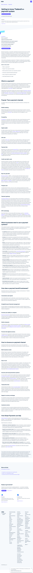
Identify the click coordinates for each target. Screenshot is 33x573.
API (2, 154)
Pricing (10, 513)
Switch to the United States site (16, 570)
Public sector (19, 541)
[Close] (31, 568)
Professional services (20, 540)
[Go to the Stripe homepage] (2, 512)
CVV (17, 162)
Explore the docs (19, 500)
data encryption (13, 378)
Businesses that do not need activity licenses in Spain (11, 474)
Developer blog (19, 562)
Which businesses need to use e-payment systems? (9, 41)
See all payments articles (5, 469)
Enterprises (19, 513)
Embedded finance (20, 519)
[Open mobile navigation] (31, 1)
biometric (10, 112)
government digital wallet (21, 92)
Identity (10, 527)
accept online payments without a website (19, 153)
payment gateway (5, 198)
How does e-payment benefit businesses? (8, 42)
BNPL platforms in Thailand (6, 180)
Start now (3, 490)
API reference (19, 556)
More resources (4, 4)
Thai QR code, (11, 92)
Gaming (18, 532)
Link (9, 531)
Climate (10, 520)
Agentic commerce (20, 515)
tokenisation (3, 328)
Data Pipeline (11, 524)
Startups (18, 514)
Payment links (11, 533)
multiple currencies (12, 253)
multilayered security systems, (14, 326)
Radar (10, 537)
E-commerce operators (5, 376)
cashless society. (4, 335)
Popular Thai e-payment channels (6, 39)
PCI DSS (27, 168)
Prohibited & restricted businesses (27, 522)
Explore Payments (4, 501)
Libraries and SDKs (20, 560)
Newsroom (26, 534)
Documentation (19, 555)
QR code (7, 139)
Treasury (10, 543)
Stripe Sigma (11, 539)
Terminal (10, 542)
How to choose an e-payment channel (7, 44)
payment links (15, 149)
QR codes (10, 88)
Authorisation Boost (12, 515)
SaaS (18, 527)
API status (18, 557)
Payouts (10, 536)
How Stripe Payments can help (6, 45)
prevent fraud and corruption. (15, 325)
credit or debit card (16, 131)
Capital (10, 518)
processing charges (16, 386)
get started (8, 446)
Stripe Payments (4, 418)
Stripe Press (27, 535)
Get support (27, 540)
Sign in (26, 544)
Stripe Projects (19, 561)
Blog (25, 515)
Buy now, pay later (4, 175)
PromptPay (6, 92)
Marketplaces (19, 524)
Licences (26, 524)
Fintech (18, 531)
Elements (10, 525)
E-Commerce (19, 518)
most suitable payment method (12, 368)
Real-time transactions (5, 314)
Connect (10, 521)
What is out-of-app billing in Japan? (8, 473)
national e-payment (27, 90)
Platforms (18, 526)
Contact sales (9, 490)
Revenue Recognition (12, 538)
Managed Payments (12, 532)
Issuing (10, 530)
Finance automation (20, 520)
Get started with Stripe (5, 48)
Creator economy (19, 530)
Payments (10, 4)
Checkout (10, 519)
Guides (26, 513)
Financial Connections (12, 526)
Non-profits (19, 539)
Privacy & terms (27, 520)
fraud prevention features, (25, 204)
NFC (20, 214)
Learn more (3, 23)
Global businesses (20, 521)
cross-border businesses (20, 251)
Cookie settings (27, 527)
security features (17, 380)
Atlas (10, 514)
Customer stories (27, 514)
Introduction (3, 36)
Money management (20, 525)
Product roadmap (27, 531)
